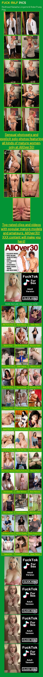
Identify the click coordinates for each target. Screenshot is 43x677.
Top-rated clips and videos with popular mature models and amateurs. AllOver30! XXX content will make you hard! (21, 232)
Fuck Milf (14, 3)
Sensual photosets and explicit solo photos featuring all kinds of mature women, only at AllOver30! (21, 140)
